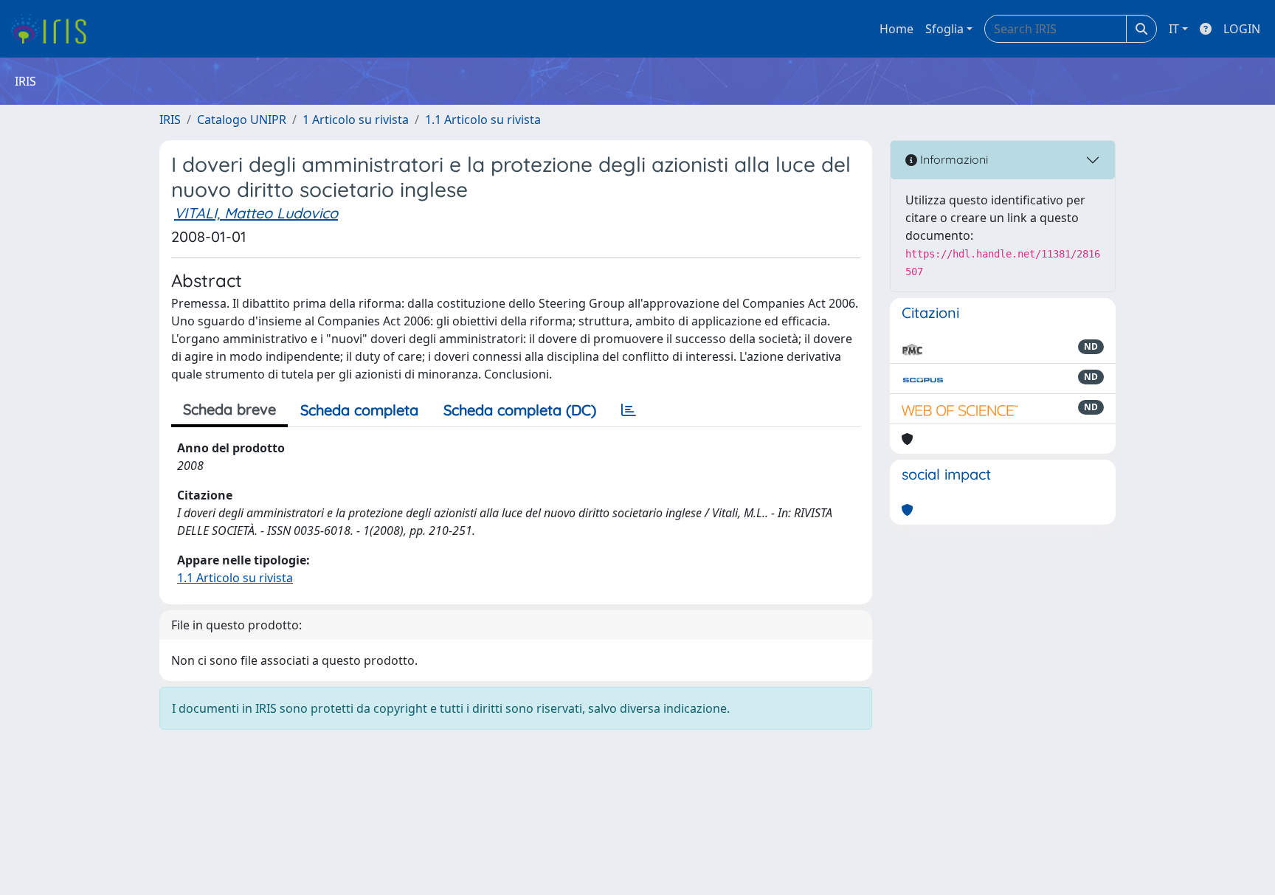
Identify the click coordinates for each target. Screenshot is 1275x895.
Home (896, 29)
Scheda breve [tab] (229, 409)
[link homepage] (53, 28)
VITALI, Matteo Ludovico (256, 213)
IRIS (170, 119)
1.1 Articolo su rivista (483, 119)
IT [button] (1174, 29)
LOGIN (1241, 29)
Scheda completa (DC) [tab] (519, 410)
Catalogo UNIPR (241, 119)
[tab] (629, 410)
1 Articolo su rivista (356, 119)
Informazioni (952, 159)
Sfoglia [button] (944, 29)
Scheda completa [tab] (359, 410)
